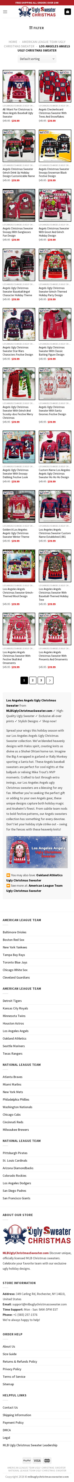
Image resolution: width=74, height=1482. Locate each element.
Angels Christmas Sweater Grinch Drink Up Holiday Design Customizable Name (19, 172)
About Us (9, 1346)
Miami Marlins (12, 1084)
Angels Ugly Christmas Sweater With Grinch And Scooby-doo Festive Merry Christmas (18, 412)
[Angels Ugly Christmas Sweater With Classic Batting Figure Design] (55, 324)
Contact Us (10, 1407)
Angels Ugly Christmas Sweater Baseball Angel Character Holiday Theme (17, 291)
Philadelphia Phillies (16, 1099)
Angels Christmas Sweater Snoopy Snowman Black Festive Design (54, 172)
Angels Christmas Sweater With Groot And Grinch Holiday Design (54, 232)
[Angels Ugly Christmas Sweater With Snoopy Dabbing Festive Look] (19, 447)
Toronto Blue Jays (15, 962)
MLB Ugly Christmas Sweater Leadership (30, 1445)
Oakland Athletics (14, 1038)
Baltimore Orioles (14, 932)
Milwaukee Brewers (16, 1130)
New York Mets (13, 1092)
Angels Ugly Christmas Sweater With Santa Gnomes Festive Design (52, 410)
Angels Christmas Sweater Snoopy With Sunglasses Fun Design (18, 232)
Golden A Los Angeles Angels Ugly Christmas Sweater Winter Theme (16, 533)
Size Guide (10, 1354)
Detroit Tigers (12, 1001)
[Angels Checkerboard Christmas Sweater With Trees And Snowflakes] (55, 86)
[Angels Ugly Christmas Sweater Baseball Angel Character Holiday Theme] (19, 265)
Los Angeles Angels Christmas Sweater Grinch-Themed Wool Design (18, 592)
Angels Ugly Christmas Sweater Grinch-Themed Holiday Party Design (53, 291)
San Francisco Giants (16, 1198)
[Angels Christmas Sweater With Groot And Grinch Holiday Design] (55, 205)
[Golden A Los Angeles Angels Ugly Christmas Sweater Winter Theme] (19, 506)
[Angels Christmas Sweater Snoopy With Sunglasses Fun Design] (19, 205)
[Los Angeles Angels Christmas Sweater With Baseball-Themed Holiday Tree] (55, 566)
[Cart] (67, 11)
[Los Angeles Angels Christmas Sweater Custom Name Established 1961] (55, 506)
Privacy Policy (12, 1369)
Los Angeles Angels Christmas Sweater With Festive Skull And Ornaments (17, 657)
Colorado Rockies (14, 1175)
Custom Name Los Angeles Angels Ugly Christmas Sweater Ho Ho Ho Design (54, 473)
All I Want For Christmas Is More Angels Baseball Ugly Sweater (18, 113)
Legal (6, 1438)
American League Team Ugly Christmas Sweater (36, 1467)
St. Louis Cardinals (15, 1160)
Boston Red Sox (13, 940)
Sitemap (8, 1384)
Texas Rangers (12, 1053)
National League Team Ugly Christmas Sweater (37, 1470)
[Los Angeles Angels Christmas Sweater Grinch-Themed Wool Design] (19, 566)
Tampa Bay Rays (14, 955)
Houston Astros (13, 1023)
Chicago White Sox (15, 970)
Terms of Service (14, 1376)
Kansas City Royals (15, 1008)
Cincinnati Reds (13, 1122)
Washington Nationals (17, 1107)
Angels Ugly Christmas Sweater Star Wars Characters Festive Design (18, 351)
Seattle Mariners (14, 1046)
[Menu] (5, 12)
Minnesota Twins (14, 1016)
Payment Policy (13, 1422)
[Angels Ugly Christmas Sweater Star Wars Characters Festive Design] (19, 324)
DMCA (7, 1430)
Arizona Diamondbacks (18, 1168)
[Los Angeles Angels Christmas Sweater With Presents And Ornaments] (55, 629)
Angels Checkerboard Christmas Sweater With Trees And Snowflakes (53, 113)
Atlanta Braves (12, 1077)
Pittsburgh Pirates (15, 1153)
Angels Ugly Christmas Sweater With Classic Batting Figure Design (52, 351)
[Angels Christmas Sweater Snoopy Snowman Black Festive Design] (55, 146)
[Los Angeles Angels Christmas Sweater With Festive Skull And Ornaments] (19, 629)
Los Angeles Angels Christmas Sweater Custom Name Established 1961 (55, 533)
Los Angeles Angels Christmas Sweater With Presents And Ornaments (53, 655)
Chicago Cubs (12, 1114)
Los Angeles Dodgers (17, 1183)
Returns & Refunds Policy (20, 1361)
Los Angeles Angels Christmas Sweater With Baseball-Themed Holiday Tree (53, 594)
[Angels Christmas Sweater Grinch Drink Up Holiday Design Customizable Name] (19, 146)
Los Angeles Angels (16, 1031)
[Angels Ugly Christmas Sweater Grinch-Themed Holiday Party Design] (55, 265)
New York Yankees (15, 947)
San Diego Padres (14, 1191)
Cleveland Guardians (16, 977)
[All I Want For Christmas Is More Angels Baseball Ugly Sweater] (19, 86)
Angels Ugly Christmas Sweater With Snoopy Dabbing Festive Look (16, 473)
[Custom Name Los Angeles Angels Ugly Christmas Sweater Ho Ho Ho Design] (55, 447)
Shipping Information (17, 1415)
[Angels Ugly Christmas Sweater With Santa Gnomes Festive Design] (55, 384)
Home (13, 42)
